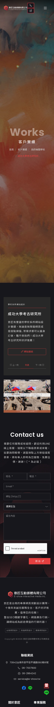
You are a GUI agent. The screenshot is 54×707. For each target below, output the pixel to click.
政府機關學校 (38, 149)
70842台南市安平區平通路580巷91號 (29, 662)
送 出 (37, 561)
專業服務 (40, 702)
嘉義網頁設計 (41, 630)
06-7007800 (28, 668)
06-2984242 (28, 673)
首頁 (11, 149)
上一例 (15, 365)
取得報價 (31, 10)
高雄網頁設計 (26, 630)
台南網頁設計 (12, 630)
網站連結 (28, 351)
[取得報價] (46, 686)
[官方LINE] (46, 693)
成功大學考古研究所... (29, 156)
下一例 (38, 365)
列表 (27, 365)
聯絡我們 (31, 5)
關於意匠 (14, 702)
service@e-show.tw (28, 679)
